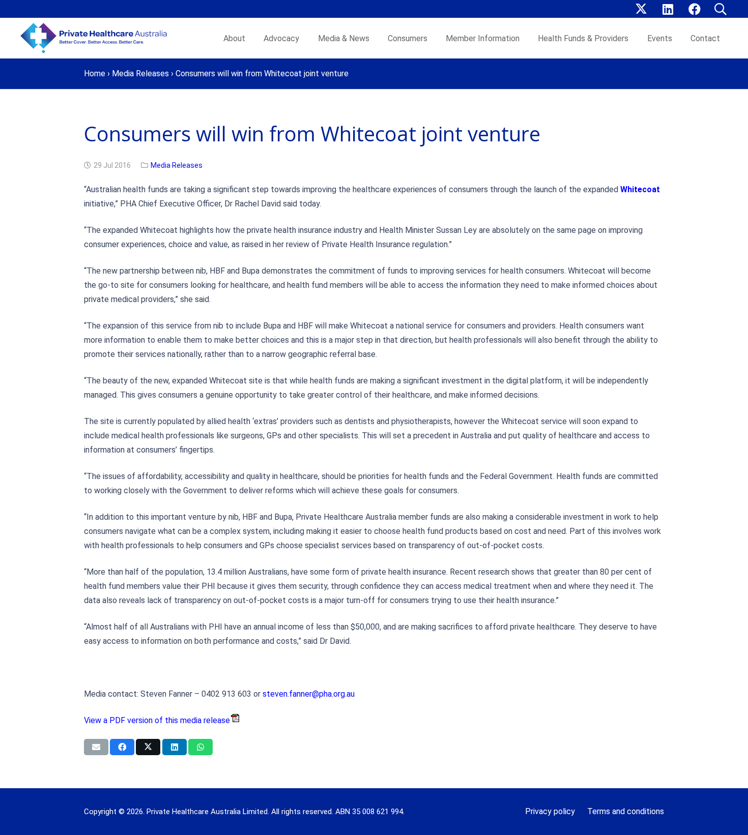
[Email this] (96, 747)
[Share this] (122, 747)
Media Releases (140, 73)
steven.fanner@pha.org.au (309, 694)
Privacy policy (550, 811)
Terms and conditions (625, 811)
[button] (720, 9)
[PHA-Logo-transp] (96, 38)
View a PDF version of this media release (157, 720)
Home (94, 73)
